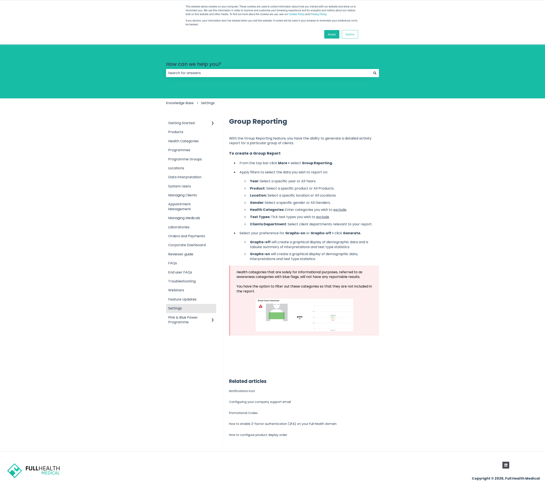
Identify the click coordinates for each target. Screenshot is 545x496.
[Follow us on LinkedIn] (505, 465)
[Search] (375, 73)
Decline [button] (350, 34)
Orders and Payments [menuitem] (186, 236)
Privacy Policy (318, 14)
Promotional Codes (243, 413)
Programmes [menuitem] (179, 150)
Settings (208, 103)
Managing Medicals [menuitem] (184, 218)
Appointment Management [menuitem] (179, 206)
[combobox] (268, 73)
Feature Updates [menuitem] (182, 299)
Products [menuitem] (175, 131)
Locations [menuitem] (176, 168)
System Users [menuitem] (179, 186)
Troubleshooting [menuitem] (182, 281)
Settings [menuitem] (175, 308)
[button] (212, 123)
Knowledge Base (180, 103)
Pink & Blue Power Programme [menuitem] (183, 320)
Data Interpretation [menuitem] (184, 177)
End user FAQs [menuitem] (180, 272)
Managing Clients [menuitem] (182, 195)
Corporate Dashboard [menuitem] (187, 245)
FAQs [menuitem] (172, 263)
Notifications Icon (242, 391)
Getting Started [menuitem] (181, 123)
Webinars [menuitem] (176, 290)
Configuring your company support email (260, 402)
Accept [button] (332, 34)
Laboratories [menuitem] (178, 227)
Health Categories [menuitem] (183, 141)
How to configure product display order (258, 435)
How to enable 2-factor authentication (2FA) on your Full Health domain (283, 424)
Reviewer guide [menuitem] (180, 254)
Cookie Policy (297, 14)
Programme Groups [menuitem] (185, 159)
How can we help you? (193, 64)
